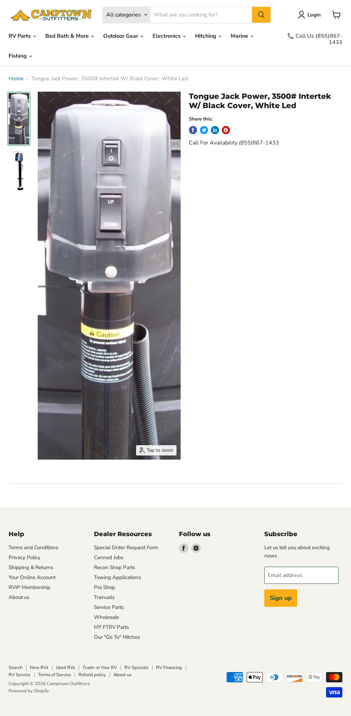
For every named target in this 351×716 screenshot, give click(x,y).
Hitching (206, 36)
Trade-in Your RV (100, 668)
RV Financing (169, 668)
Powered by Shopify (29, 691)
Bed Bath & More (67, 36)
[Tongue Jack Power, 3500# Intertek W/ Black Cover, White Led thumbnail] (19, 118)
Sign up (281, 598)
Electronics (167, 36)
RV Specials (136, 668)
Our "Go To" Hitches (117, 637)
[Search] (261, 15)
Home (16, 79)
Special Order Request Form (126, 547)
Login (314, 14)
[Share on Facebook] (193, 130)
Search (15, 668)
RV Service (20, 675)
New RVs (39, 668)
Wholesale (106, 617)
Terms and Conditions (33, 547)
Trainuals (104, 597)
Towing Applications (117, 577)
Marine (240, 36)
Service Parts (109, 607)
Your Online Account (32, 577)
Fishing (18, 56)
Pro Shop (104, 587)
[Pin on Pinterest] (226, 130)
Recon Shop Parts (114, 567)
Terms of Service (54, 675)
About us (19, 597)
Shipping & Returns (31, 567)
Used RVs (65, 668)
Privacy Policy (24, 557)
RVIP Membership (29, 587)
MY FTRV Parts (111, 627)
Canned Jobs (108, 557)
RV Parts (20, 36)
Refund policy (92, 675)
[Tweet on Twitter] (204, 130)
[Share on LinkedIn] (215, 130)
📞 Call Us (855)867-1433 (314, 39)
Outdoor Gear (121, 36)
